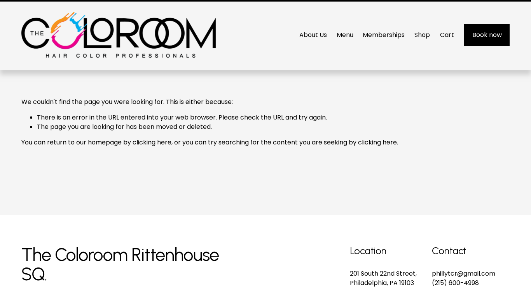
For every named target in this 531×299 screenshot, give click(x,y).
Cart (447, 34)
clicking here (152, 142)
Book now (487, 34)
